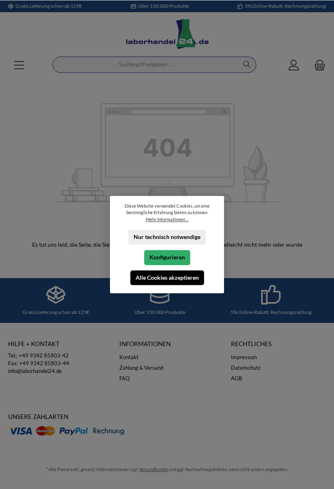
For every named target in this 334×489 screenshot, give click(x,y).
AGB (236, 378)
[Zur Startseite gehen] (167, 34)
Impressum (244, 357)
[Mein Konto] (294, 65)
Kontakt (128, 357)
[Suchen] (247, 65)
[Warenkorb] (317, 65)
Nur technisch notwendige (167, 237)
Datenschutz (246, 368)
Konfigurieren (167, 257)
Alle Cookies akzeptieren (167, 277)
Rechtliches (251, 343)
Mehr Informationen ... (167, 218)
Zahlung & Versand (141, 368)
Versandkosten (153, 469)
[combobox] (145, 65)
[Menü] (19, 65)
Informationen (145, 343)
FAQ (124, 378)
